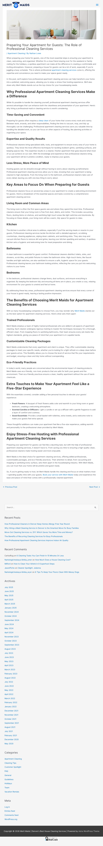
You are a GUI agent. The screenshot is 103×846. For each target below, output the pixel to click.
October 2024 (11, 616)
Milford (7, 564)
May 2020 (9, 744)
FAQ (6, 771)
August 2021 (10, 727)
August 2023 (10, 649)
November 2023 (12, 637)
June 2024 (9, 624)
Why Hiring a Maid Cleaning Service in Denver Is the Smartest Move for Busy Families (42, 528)
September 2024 (12, 620)
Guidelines (9, 779)
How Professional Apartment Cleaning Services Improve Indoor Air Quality (36, 540)
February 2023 (11, 674)
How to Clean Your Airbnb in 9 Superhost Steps (34, 564)
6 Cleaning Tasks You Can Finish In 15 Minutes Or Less (40, 556)
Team (7, 788)
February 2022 (11, 702)
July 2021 (9, 731)
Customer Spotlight (13, 767)
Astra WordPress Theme (88, 831)
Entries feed (10, 811)
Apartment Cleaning (16, 53)
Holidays (8, 783)
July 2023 (9, 653)
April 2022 (9, 694)
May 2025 (9, 595)
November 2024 (12, 612)
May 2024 (9, 628)
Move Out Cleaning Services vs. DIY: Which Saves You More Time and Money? (39, 532)
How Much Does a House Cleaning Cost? (53, 560)
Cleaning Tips (10, 763)
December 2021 (11, 711)
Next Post (94, 487)
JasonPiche (9, 568)
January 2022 (10, 706)
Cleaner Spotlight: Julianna (29, 568)
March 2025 (10, 604)
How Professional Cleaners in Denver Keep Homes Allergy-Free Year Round (37, 524)
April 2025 (9, 600)
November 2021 (11, 715)
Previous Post (10, 487)
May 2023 (9, 661)
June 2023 (9, 657)
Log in (7, 807)
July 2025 (9, 587)
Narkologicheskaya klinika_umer (18, 560)
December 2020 (12, 739)
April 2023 (9, 665)
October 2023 (11, 641)
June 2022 (9, 686)
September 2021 (12, 723)
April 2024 (9, 632)
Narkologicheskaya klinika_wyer (18, 572)
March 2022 (10, 698)
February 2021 (11, 735)
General (8, 775)
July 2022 (9, 682)
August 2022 (10, 678)
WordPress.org (11, 819)
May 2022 (9, 690)
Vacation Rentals (12, 792)
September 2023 (12, 645)
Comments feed (11, 815)
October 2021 (10, 719)
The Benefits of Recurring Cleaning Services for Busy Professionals (34, 536)
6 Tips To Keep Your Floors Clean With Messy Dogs (57, 572)
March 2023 (10, 669)
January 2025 (10, 608)
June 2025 (9, 591)
